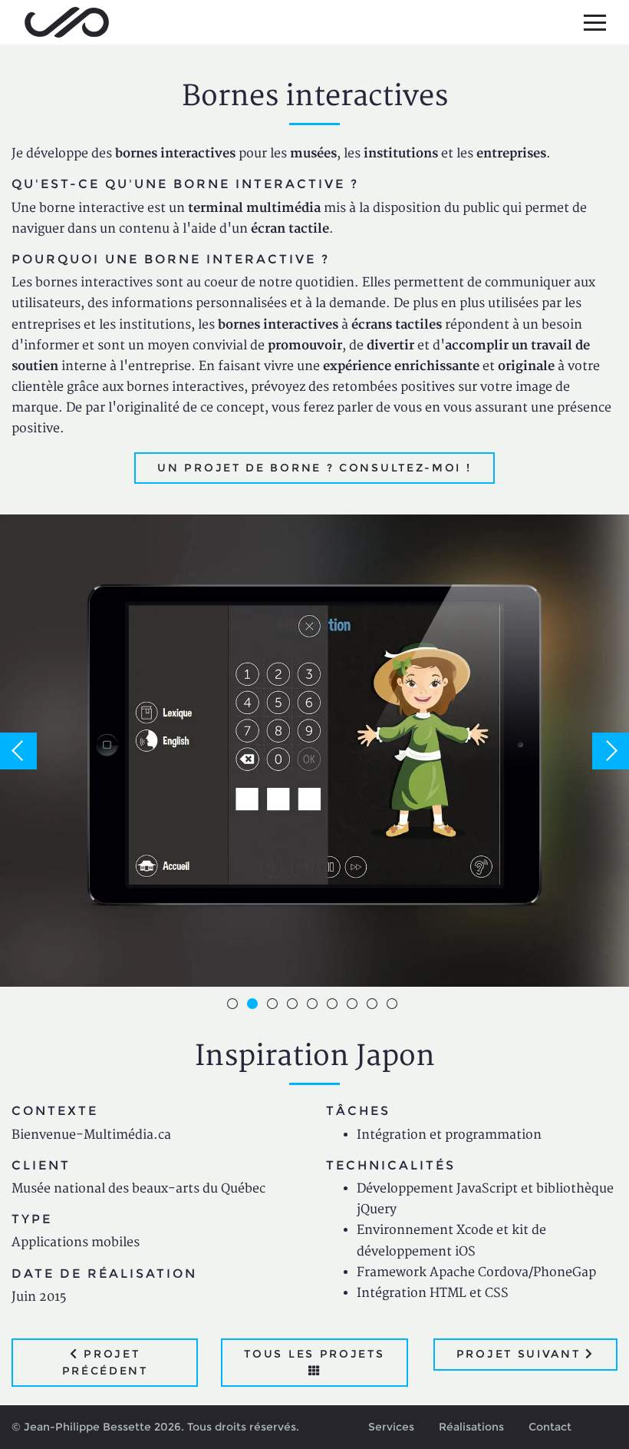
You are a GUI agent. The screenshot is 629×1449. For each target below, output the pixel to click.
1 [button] (234, 1006)
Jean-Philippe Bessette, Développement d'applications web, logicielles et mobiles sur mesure (66, 22)
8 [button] (374, 1006)
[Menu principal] (594, 22)
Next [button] (610, 751)
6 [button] (334, 1006)
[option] (314, 750)
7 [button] (354, 1006)
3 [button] (274, 1006)
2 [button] (254, 1006)
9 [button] (394, 1006)
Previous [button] (18, 751)
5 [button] (314, 1006)
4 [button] (294, 1006)
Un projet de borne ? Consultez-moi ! (314, 468)
